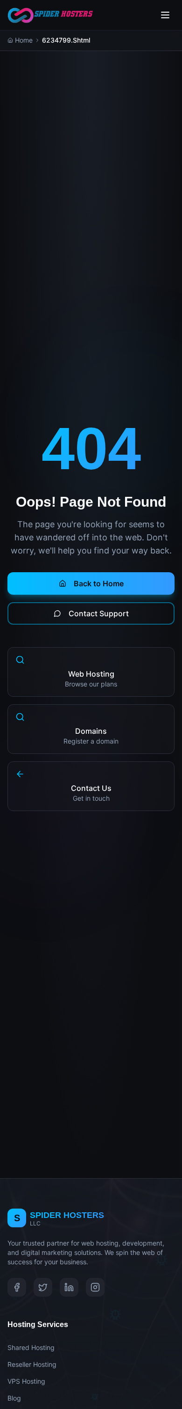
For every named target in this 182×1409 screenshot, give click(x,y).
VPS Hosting (26, 1381)
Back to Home (99, 583)
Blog (14, 1398)
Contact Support (99, 613)
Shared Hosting (31, 1347)
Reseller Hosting (31, 1364)
